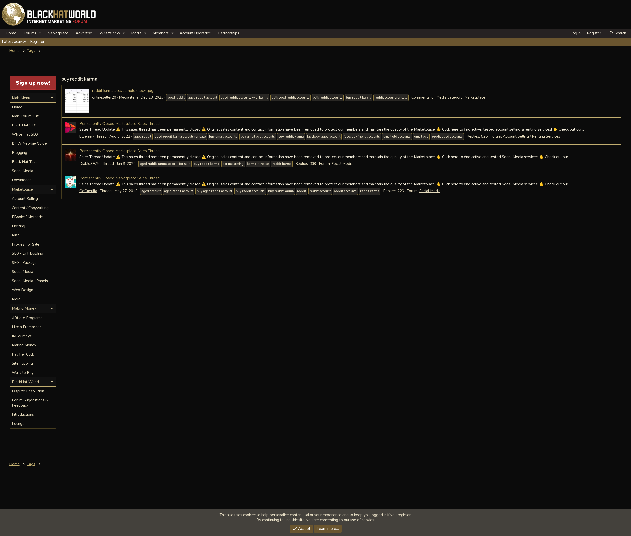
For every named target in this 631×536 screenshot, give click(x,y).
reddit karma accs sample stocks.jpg (122, 90)
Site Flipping (22, 363)
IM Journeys (22, 336)
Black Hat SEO (24, 125)
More (16, 299)
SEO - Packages (25, 262)
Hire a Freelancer (26, 326)
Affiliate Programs (27, 317)
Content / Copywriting (30, 207)
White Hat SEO (25, 134)
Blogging (19, 152)
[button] (40, 33)
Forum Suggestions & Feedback (30, 403)
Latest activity (14, 41)
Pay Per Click (23, 354)
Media (136, 33)
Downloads (21, 180)
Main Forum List (25, 116)
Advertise (84, 33)
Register (37, 41)
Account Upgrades (195, 33)
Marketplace (57, 33)
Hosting (18, 226)
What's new (110, 33)
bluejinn (85, 136)
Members (161, 33)
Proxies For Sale (25, 244)
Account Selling (25, 198)
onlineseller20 (104, 97)
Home (11, 33)
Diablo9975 (89, 163)
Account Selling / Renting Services (531, 136)
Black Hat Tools (25, 161)
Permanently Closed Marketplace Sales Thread (119, 123)
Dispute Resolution (28, 391)
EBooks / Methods (27, 216)
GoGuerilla (88, 190)
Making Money (24, 345)
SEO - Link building (27, 253)
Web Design (22, 289)
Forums (30, 33)
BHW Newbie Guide (29, 143)
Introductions (23, 414)
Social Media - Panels (30, 280)
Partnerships (228, 33)
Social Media (342, 163)
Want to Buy (23, 372)
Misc (15, 235)
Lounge (18, 423)
